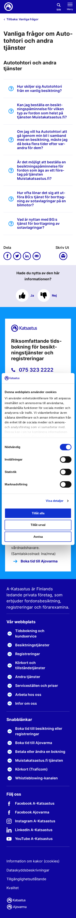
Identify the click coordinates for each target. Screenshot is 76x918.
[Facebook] (7, 256)
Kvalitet (12, 888)
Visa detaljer (54, 500)
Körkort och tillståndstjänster (30, 665)
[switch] (65, 459)
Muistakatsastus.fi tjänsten (39, 760)
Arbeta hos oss (28, 694)
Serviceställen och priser (36, 685)
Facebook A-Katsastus (35, 803)
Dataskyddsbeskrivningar (27, 870)
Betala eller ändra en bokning (40, 751)
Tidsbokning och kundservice (29, 633)
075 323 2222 (36, 370)
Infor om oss (26, 703)
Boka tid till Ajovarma (39, 561)
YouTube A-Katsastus (34, 839)
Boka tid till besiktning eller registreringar (38, 731)
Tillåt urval (38, 525)
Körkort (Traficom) (31, 769)
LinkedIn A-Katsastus (33, 830)
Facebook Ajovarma (32, 812)
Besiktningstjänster (32, 645)
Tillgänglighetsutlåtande (26, 879)
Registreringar (27, 654)
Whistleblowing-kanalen (36, 778)
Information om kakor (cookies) (32, 861)
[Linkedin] (27, 256)
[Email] (37, 256)
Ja (32, 295)
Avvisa (38, 536)
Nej (54, 295)
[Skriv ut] (64, 256)
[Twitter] (17, 256)
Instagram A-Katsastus (35, 821)
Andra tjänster (27, 677)
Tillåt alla (38, 513)
